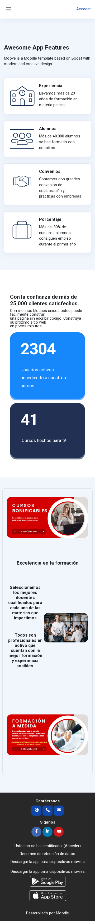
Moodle (62, 913)
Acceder (83, 9)
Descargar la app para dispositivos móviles (48, 861)
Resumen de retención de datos (47, 853)
